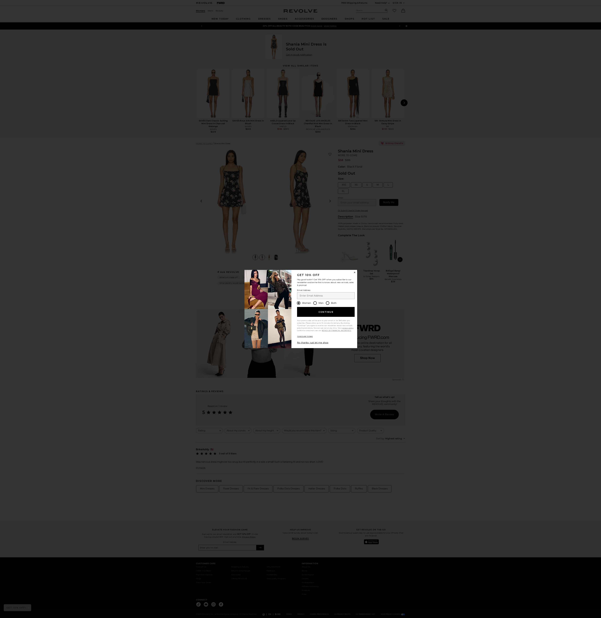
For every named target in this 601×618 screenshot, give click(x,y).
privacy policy (347, 328)
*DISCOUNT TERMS (305, 336)
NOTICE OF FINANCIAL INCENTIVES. (336, 330)
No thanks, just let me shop (312, 342)
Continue (326, 312)
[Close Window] (354, 272)
